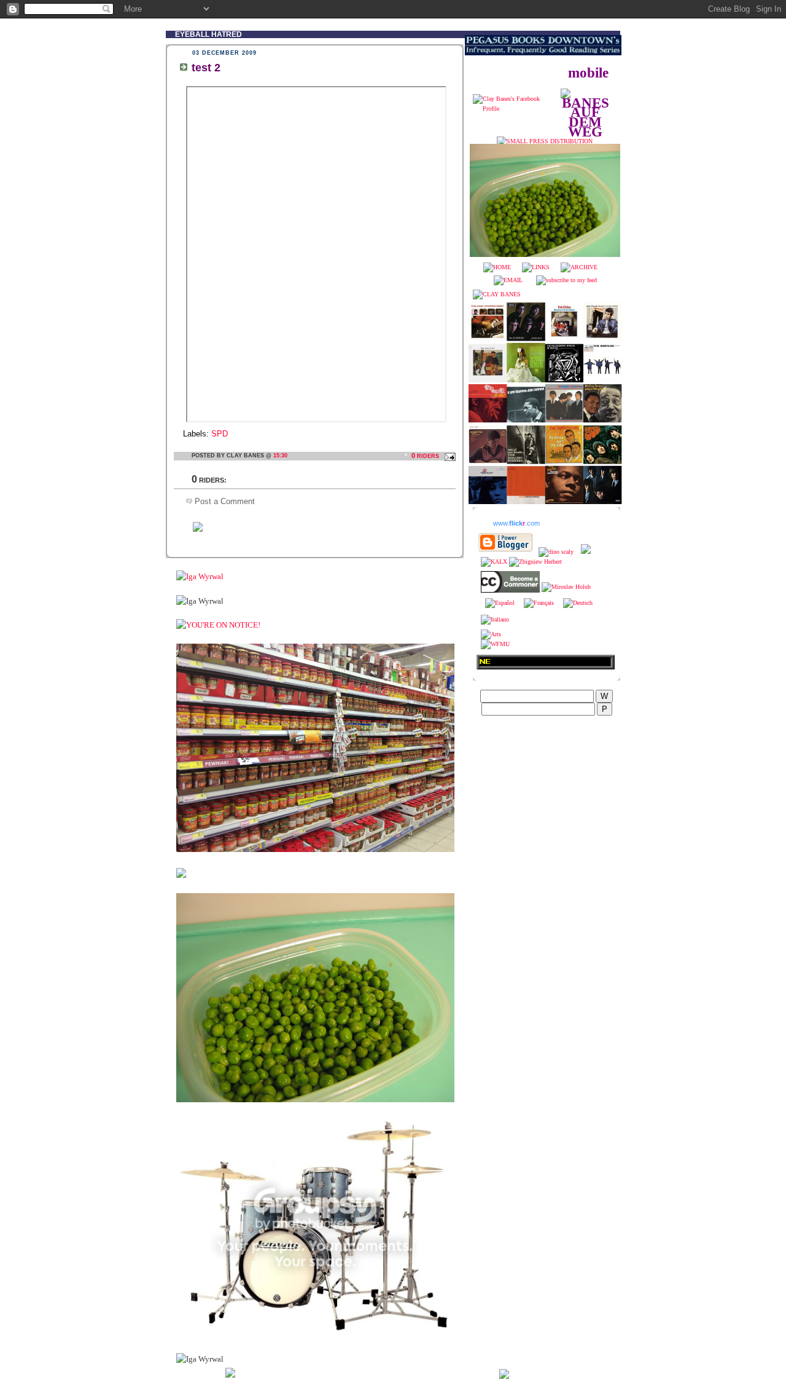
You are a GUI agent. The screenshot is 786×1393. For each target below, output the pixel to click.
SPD (219, 433)
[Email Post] (448, 455)
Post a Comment (225, 501)
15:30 (280, 455)
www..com (516, 523)
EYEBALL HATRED (208, 34)
